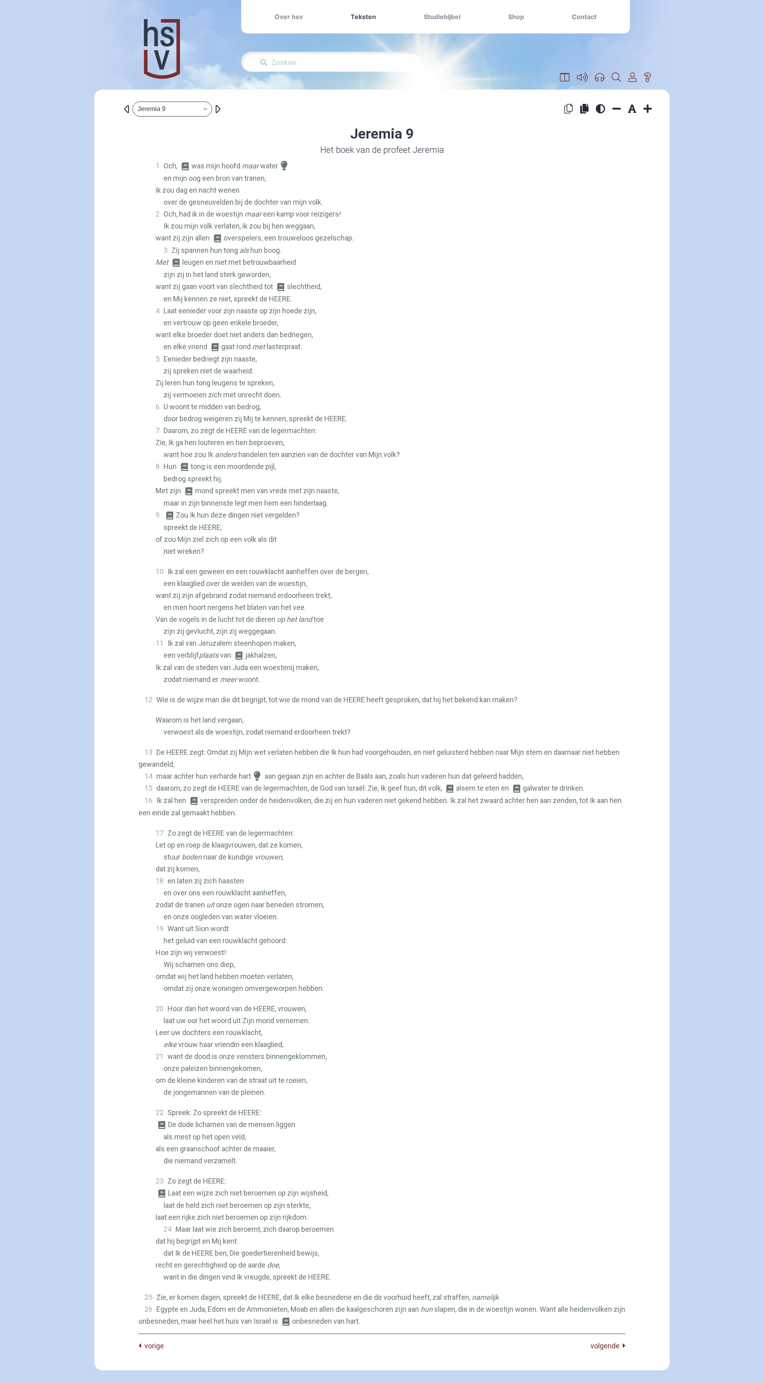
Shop (516, 17)
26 (148, 1309)
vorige (152, 1346)
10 (160, 571)
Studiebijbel (442, 17)
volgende (607, 1346)
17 (160, 833)
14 (148, 776)
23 (160, 1181)
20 (160, 1008)
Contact (584, 17)
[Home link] (162, 54)
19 (160, 928)
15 (148, 788)
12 (148, 699)
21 (160, 1056)
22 (160, 1112)
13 (148, 752)
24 (168, 1229)
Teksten (363, 17)
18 (160, 881)
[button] (564, 78)
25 (148, 1297)
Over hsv (289, 17)
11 (160, 643)
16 (148, 800)
